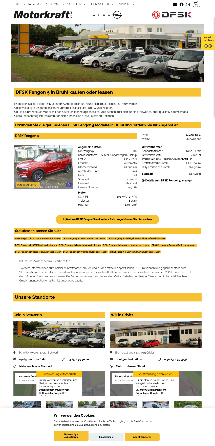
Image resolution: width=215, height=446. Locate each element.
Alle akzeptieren (142, 437)
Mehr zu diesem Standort (35, 366)
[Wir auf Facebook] (182, 4)
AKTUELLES (74, 4)
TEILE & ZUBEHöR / (101, 4)
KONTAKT (124, 4)
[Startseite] (196, 4)
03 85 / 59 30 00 (78, 359)
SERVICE (54, 4)
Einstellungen (106, 437)
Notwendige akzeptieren (71, 435)
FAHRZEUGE (35, 4)
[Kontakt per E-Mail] (175, 4)
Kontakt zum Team (208, 39)
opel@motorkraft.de (32, 359)
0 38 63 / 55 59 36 (175, 359)
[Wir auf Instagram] (188, 4)
